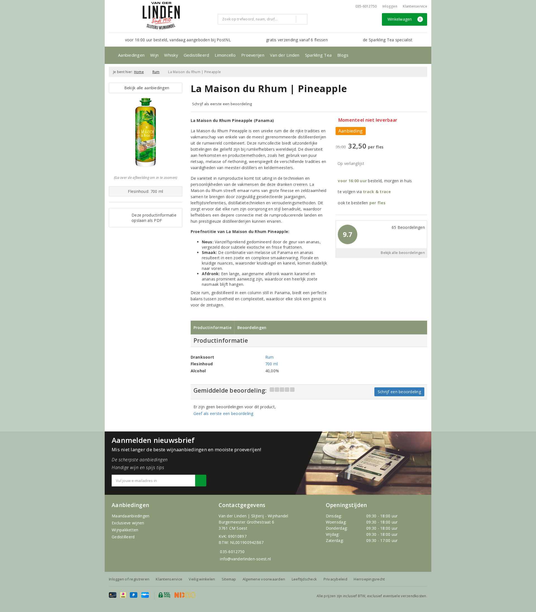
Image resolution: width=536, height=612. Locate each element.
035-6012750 (232, 551)
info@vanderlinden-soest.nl (245, 558)
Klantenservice (415, 6)
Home (139, 71)
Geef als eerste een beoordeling (223, 413)
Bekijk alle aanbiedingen (145, 87)
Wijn (154, 55)
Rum (156, 71)
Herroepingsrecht (369, 579)
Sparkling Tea (318, 55)
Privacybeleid (335, 579)
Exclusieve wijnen (128, 522)
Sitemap (229, 579)
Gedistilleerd (196, 55)
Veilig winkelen (202, 579)
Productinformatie (212, 327)
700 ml (271, 363)
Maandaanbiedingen (131, 516)
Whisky (171, 55)
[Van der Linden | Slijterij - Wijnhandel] (161, 15)
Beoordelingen (251, 327)
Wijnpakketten (125, 529)
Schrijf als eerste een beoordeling (222, 103)
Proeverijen (252, 55)
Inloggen (389, 6)
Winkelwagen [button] (404, 19)
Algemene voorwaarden (264, 579)
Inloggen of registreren (129, 579)
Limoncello (225, 55)
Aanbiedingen (131, 55)
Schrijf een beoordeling (399, 391)
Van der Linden (285, 55)
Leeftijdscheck (304, 579)
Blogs (342, 55)
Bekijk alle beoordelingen (403, 252)
